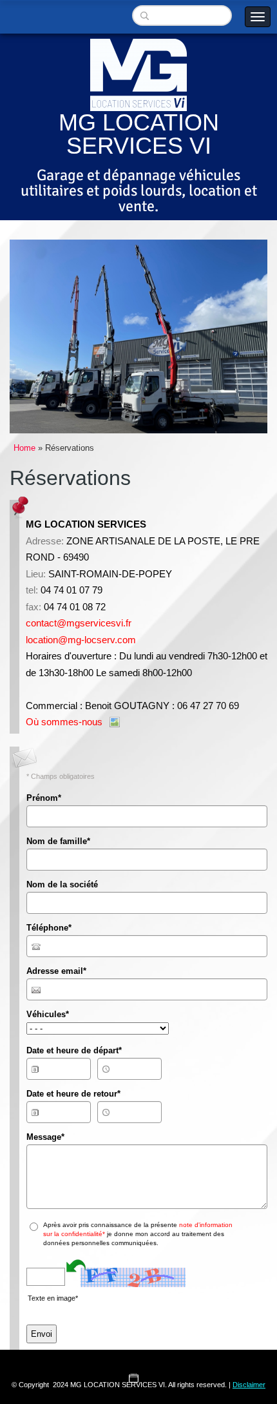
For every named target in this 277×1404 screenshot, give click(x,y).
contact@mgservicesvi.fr (78, 622)
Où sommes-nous (64, 721)
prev (45, 336)
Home (24, 448)
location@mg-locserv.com (81, 639)
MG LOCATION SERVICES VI (139, 134)
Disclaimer (249, 1385)
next (231, 336)
